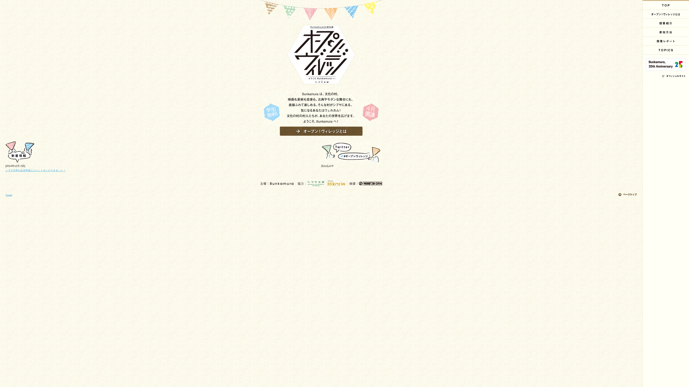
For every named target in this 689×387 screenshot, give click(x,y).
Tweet (8, 195)
